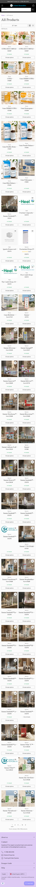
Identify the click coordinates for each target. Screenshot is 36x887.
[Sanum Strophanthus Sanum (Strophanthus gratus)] (27, 567)
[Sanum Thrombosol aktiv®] (9, 798)
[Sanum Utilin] (27, 732)
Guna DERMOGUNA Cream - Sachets (9, 109)
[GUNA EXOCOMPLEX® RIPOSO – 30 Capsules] (9, 67)
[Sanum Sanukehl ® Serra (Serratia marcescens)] (9, 529)
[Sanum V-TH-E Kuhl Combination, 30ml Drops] (27, 534)
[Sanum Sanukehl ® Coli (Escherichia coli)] (27, 666)
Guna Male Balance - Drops (9, 184)
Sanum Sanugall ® (27, 348)
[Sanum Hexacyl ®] (9, 468)
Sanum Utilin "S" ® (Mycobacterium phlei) (26, 745)
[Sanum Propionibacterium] (27, 302)
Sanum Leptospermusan (26, 448)
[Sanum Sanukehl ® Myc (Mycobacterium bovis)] (27, 633)
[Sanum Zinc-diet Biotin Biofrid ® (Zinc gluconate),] (27, 765)
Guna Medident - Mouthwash (9, 316)
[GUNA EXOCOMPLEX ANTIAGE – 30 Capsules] (27, 38)
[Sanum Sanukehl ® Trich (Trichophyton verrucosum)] (27, 468)
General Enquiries (9, 855)
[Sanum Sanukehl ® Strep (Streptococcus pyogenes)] (9, 501)
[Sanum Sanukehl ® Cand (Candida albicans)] (9, 699)
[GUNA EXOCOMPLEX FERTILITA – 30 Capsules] (9, 38)
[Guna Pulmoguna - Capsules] (27, 167)
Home (3, 15)
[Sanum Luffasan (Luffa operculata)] (9, 435)
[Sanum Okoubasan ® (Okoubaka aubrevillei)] (9, 402)
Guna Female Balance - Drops (26, 146)
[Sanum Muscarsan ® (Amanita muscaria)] (27, 402)
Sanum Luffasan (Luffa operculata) (9, 448)
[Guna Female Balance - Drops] (27, 131)
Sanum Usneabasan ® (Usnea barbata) (9, 580)
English (4, 874)
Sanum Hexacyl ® (9, 480)
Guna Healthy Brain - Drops (9, 148)
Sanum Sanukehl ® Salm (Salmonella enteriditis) (9, 613)
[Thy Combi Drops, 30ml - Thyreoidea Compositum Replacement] (9, 271)
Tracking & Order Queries (11, 858)
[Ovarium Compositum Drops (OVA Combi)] (27, 202)
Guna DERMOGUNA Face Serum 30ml (27, 79)
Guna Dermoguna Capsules (26, 109)
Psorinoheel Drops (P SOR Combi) (27, 250)
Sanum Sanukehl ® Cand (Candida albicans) (9, 712)
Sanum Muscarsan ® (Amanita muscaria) (26, 415)
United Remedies (15, 877)
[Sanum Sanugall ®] (27, 335)
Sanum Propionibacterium (26, 316)
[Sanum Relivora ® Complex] (27, 369)
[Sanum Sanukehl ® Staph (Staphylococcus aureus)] (27, 501)
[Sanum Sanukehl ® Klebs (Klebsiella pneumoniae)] (9, 666)
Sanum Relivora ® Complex (26, 382)
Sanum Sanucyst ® (9, 381)
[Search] (33, 9)
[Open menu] (2, 5)
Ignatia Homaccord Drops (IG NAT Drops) (9, 250)
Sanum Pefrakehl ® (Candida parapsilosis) (9, 217)
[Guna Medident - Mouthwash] (9, 302)
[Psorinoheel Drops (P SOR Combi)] (27, 237)
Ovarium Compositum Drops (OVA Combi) (26, 214)
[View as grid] (29, 25)
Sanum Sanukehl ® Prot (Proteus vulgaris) (9, 646)
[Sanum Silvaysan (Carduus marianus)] (9, 335)
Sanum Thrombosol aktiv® (9, 812)
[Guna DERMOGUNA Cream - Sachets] (9, 97)
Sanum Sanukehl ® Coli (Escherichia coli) (26, 679)
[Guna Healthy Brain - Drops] (9, 132)
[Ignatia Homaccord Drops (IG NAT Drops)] (9, 237)
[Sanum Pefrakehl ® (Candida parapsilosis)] (9, 204)
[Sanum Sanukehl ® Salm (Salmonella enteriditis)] (9, 600)
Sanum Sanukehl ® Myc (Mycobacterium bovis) (26, 646)
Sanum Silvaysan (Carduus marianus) (9, 349)
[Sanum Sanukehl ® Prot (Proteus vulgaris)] (9, 633)
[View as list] (33, 25)
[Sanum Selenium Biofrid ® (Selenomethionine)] (27, 798)
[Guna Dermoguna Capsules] (27, 97)
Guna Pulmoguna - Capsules (27, 181)
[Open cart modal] (33, 5)
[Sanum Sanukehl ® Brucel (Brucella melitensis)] (27, 699)
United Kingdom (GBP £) (18, 874)
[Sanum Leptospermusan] (27, 435)
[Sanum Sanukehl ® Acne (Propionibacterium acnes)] (9, 732)
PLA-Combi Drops (26, 275)
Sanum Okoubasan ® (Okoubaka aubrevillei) (9, 415)
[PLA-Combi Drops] (27, 268)
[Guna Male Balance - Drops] (9, 169)
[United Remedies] (18, 5)
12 (22, 825)
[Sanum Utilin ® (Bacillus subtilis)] (9, 760)
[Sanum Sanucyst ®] (9, 369)
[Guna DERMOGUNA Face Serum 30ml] (27, 67)
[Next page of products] (25, 825)
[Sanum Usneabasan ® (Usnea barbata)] (9, 567)
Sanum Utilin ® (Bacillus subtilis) (9, 769)
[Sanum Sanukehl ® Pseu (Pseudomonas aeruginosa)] (27, 600)
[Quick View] (15, 33)
